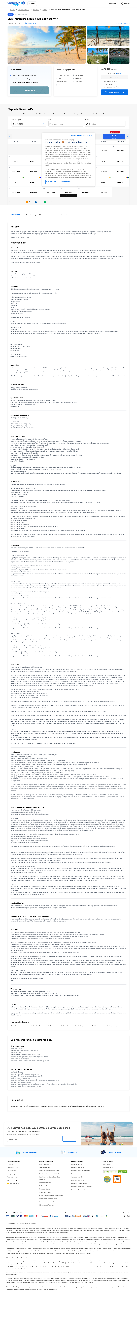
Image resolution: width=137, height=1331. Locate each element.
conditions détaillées (85, 1253)
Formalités (65, 215)
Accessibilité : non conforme (48, 1202)
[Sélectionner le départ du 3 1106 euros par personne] (103, 150)
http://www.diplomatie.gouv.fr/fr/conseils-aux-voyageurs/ (85, 1106)
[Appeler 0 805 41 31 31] (116, 1171)
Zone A (31, 202)
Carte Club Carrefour (45, 1186)
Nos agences (107, 1164)
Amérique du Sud (23, 10)
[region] (68, 159)
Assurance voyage (12, 1177)
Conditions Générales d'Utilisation (50, 1174)
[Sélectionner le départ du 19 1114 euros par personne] (16, 181)
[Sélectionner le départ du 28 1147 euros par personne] (51, 192)
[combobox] (29, 122)
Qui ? (87, 119)
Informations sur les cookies (48, 1198)
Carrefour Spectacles (77, 1167)
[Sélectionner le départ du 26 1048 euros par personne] (16, 192)
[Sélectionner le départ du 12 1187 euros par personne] (16, 171)
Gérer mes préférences (46, 1205)
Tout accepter (66, 182)
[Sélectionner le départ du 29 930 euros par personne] (68, 192)
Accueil (12, 10)
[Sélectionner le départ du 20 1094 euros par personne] (33, 181)
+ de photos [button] (119, 56)
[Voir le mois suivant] (127, 136)
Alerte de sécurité (45, 1192)
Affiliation (10, 1164)
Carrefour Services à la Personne (81, 1186)
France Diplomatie (45, 1164)
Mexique (36, 10)
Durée (50, 119)
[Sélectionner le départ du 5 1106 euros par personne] (16, 160)
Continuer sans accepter (79, 136)
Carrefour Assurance (77, 1180)
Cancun (45, 10)
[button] (47, 45)
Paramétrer (51, 182)
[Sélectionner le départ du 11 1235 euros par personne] (120, 160)
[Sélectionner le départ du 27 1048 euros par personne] (33, 192)
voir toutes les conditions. (29, 1223)
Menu (33, 3)
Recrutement (11, 1170)
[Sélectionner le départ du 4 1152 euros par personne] (120, 150)
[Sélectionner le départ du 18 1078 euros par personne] (120, 171)
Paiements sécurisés (45, 1182)
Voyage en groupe (12, 1174)
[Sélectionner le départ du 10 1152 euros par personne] (103, 160)
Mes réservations (108, 1167)
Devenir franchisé (12, 1167)
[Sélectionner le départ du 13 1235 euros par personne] (33, 171)
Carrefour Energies (77, 1177)
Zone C (49, 202)
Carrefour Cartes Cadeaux (79, 1183)
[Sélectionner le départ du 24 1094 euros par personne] (103, 181)
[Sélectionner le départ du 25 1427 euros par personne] (120, 181)
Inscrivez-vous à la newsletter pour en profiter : (23, 1134)
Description (15, 214)
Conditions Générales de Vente (49, 1170)
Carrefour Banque (76, 1174)
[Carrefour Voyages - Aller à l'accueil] (16, 3)
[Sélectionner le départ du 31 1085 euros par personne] (103, 192)
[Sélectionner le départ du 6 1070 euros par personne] (33, 160)
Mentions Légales (44, 1189)
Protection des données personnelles (51, 1195)
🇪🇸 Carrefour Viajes (13, 1183)
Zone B (40, 202)
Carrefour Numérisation (78, 1190)
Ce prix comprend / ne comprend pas (40, 215)
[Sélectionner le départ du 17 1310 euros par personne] (103, 171)
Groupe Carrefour (76, 1164)
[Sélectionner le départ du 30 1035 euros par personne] (86, 192)
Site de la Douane (44, 1167)
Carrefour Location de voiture (80, 1170)
